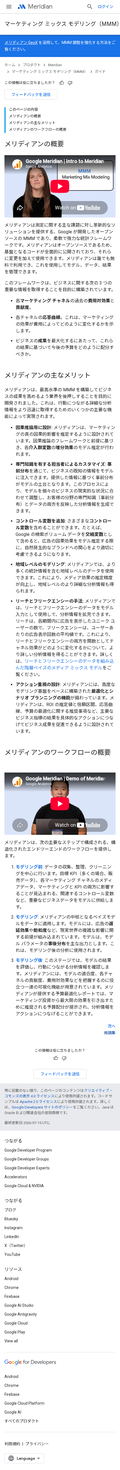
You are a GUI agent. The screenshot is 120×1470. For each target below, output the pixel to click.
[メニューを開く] (9, 6)
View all (11, 1341)
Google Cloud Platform (24, 1403)
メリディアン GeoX (21, 42)
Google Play (14, 1332)
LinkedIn (11, 1236)
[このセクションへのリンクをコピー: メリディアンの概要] (69, 144)
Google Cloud (16, 1323)
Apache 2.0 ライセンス (38, 1102)
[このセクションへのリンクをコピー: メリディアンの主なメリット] (96, 376)
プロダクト (32, 65)
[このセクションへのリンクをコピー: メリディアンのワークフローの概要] (10, 762)
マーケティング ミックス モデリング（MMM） (50, 72)
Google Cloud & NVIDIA (24, 1186)
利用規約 (12, 1444)
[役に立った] (61, 83)
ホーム (9, 65)
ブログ (10, 1210)
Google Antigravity (20, 1314)
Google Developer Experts (27, 1168)
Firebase (12, 1296)
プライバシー (37, 1444)
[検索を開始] (90, 6)
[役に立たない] (70, 83)
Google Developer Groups (26, 1159)
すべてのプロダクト (21, 1421)
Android (11, 1278)
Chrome (11, 1287)
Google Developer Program (28, 1150)
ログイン (105, 6)
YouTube (12, 1254)
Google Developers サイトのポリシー (42, 1107)
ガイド (100, 72)
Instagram (13, 1228)
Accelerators (15, 1177)
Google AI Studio (18, 1305)
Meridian (40, 6)
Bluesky (11, 1219)
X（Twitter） (16, 1245)
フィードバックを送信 (31, 94)
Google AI (12, 1412)
